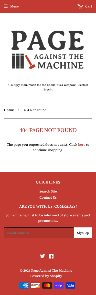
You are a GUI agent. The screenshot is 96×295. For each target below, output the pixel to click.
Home (9, 110)
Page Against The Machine (51, 270)
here (81, 144)
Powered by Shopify (46, 276)
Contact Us (48, 197)
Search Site (48, 191)
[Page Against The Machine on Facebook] (51, 257)
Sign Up (83, 233)
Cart (88, 6)
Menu (14, 6)
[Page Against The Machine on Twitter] (42, 257)
